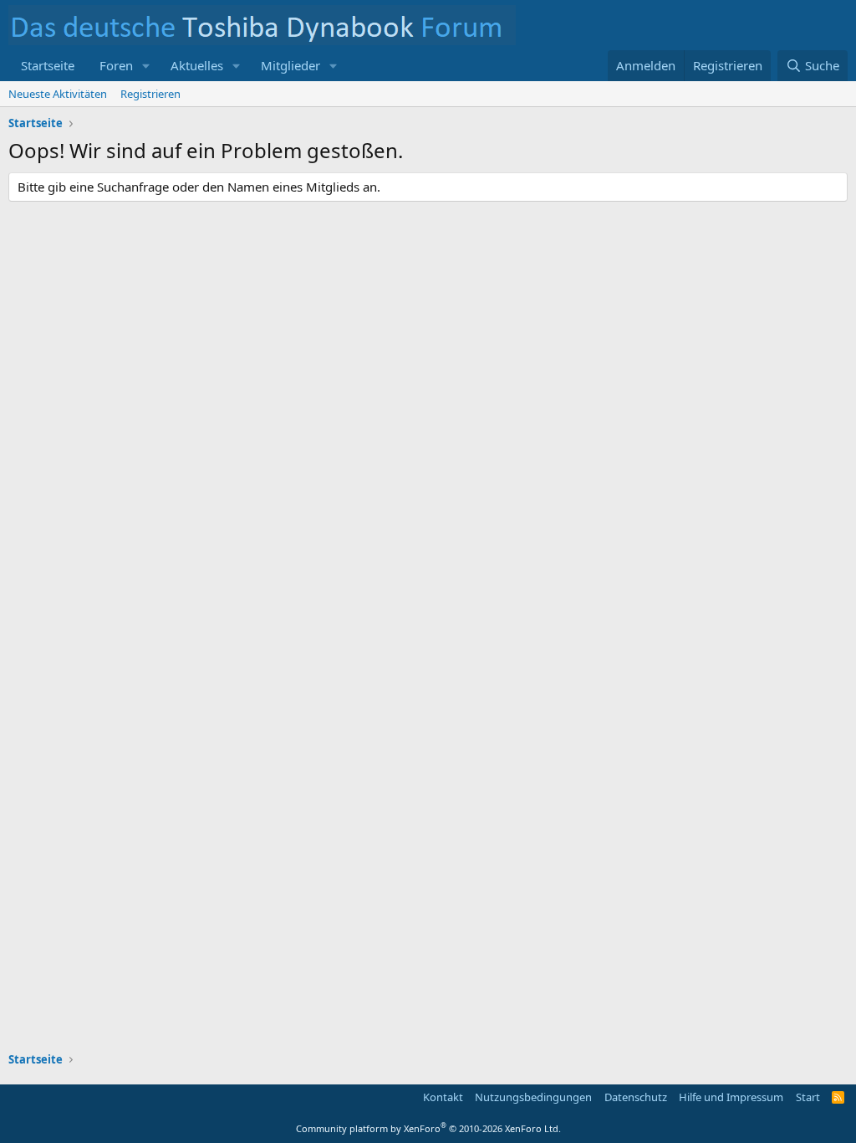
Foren (116, 65)
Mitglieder (290, 65)
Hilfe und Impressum (731, 1097)
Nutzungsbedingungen (533, 1097)
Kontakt (443, 1097)
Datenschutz (635, 1097)
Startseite (47, 65)
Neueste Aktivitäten (57, 93)
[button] (146, 65)
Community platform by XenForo (428, 1128)
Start (808, 1097)
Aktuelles (197, 65)
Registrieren (150, 93)
